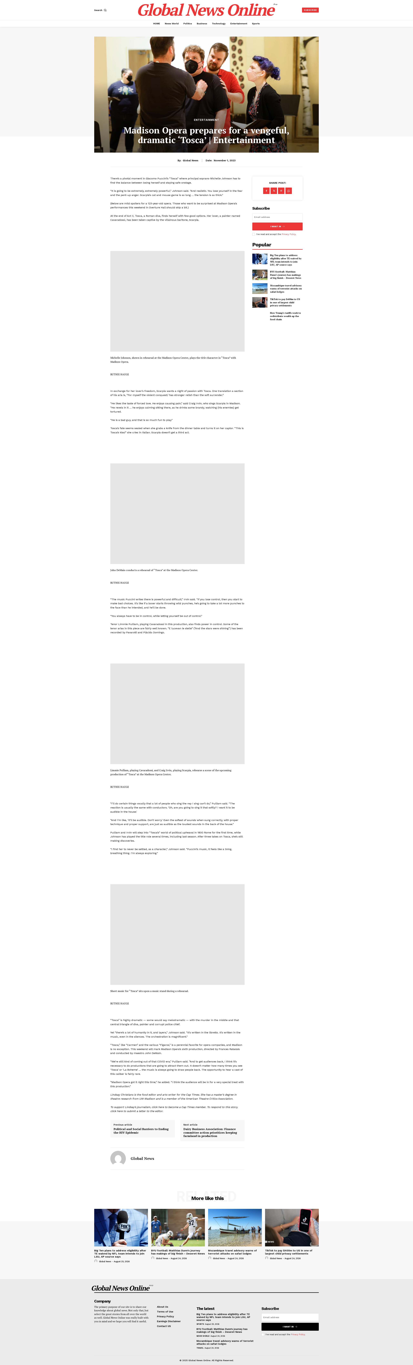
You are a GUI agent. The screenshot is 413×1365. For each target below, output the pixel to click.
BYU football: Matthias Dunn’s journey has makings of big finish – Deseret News (285, 274)
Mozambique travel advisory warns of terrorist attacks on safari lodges (286, 288)
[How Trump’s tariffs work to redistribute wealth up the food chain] (259, 316)
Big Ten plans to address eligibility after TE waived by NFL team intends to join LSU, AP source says (285, 260)
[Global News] (118, 1158)
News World (203, 1336)
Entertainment (206, 120)
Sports (200, 1324)
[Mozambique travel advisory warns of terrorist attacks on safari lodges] (259, 288)
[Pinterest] (281, 191)
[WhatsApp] (288, 191)
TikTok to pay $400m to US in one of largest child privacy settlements (285, 302)
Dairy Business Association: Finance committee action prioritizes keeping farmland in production (210, 1132)
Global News (190, 160)
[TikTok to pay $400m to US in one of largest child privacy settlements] (259, 302)
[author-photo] (96, 1261)
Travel (200, 1348)
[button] (101, 10)
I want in (275, 226)
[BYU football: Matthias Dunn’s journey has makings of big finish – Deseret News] (259, 275)
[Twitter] (274, 191)
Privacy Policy (289, 234)
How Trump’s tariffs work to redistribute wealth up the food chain (285, 316)
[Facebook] (266, 191)
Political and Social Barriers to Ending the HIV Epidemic (141, 1130)
